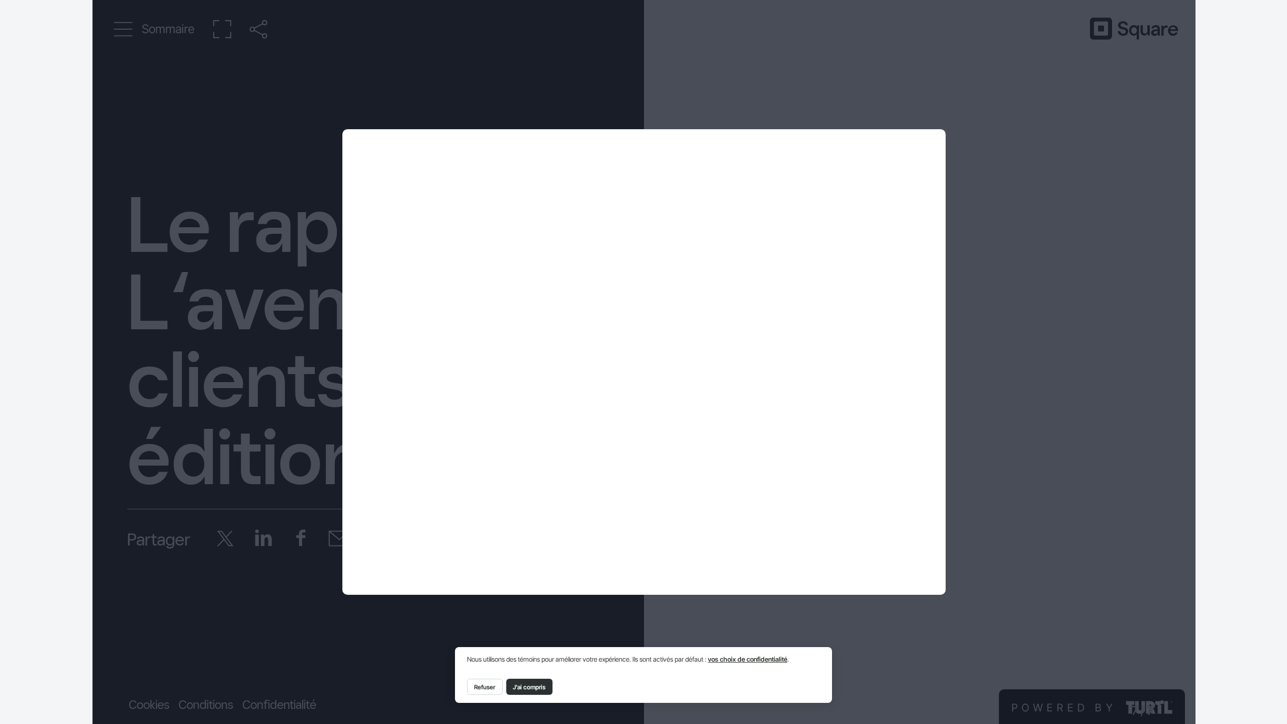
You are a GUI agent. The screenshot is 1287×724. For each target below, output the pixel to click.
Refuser (484, 687)
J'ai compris (529, 687)
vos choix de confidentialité (747, 659)
